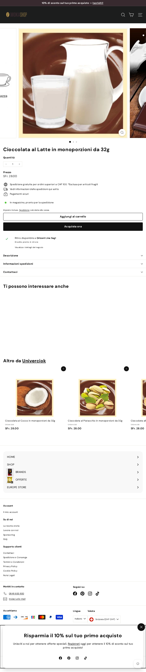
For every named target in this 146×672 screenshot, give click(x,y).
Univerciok (34, 361)
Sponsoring (9, 534)
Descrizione (10, 255)
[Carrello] (131, 14)
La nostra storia (11, 525)
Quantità (9, 157)
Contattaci (10, 272)
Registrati (74, 644)
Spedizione (24, 210)
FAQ (5, 539)
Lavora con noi (10, 530)
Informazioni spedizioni (18, 263)
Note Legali (9, 575)
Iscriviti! (98, 3)
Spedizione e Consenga (15, 557)
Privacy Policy (10, 566)
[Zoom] (122, 132)
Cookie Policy (10, 570)
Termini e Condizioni (13, 562)
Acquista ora (73, 226)
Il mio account (10, 512)
